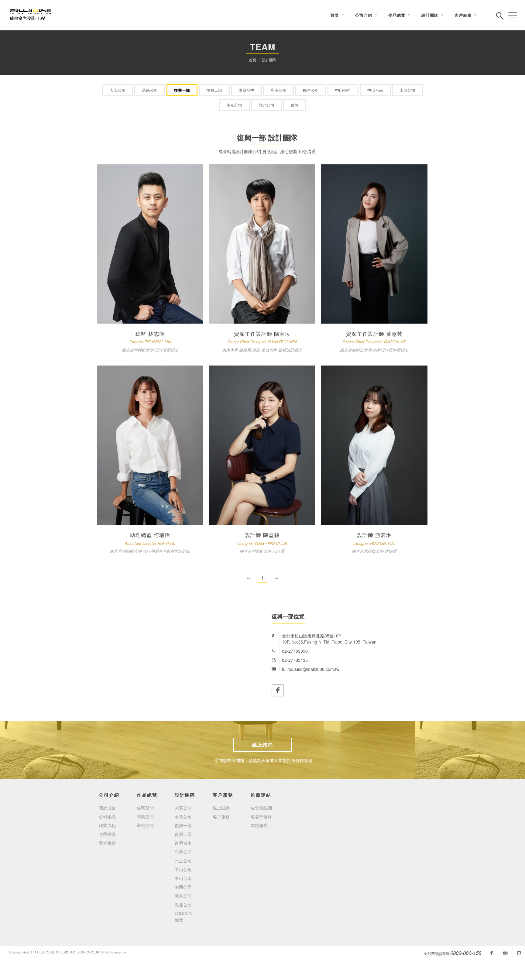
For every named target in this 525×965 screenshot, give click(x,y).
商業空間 (145, 816)
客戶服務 (221, 816)
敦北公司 (266, 105)
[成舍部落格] (519, 953)
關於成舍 (107, 808)
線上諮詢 (262, 744)
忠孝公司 (279, 90)
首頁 (252, 59)
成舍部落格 (261, 816)
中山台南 (375, 90)
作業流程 (107, 825)
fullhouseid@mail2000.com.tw (505, 953)
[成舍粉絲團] (492, 953)
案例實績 (107, 843)
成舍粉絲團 (261, 808)
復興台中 (246, 90)
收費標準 (107, 834)
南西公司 (407, 90)
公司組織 (107, 816)
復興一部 (182, 90)
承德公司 (150, 90)
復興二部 (214, 90)
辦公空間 (145, 825)
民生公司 (311, 90)
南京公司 (234, 105)
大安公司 (117, 90)
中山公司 (343, 90)
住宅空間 (145, 808)
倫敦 (295, 105)
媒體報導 (259, 825)
